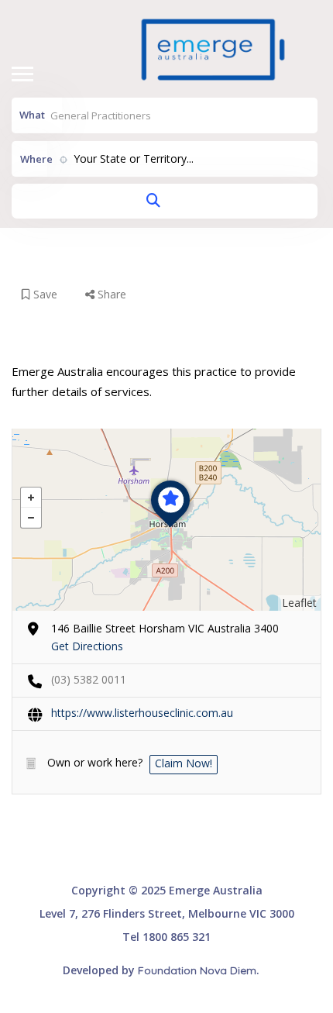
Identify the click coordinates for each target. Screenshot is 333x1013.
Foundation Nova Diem (197, 970)
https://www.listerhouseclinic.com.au (142, 712)
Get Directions (87, 646)
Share (110, 294)
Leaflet (299, 602)
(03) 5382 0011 (88, 679)
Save (43, 294)
